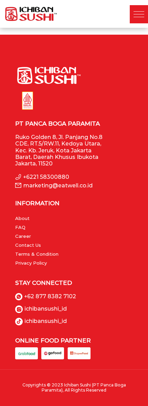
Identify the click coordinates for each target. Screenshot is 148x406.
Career (23, 236)
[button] (139, 14)
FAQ (20, 227)
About (22, 218)
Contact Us (28, 245)
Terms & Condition (37, 254)
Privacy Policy (31, 263)
